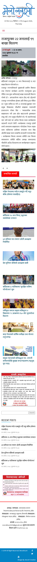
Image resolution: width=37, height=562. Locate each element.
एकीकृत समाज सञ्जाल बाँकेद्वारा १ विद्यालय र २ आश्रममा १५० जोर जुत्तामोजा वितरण (18, 313)
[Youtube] (18, 556)
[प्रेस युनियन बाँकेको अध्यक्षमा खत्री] (18, 255)
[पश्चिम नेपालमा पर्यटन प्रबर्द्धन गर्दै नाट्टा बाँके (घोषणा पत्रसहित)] (18, 184)
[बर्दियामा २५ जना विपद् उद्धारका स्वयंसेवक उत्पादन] (18, 208)
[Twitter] (32, 553)
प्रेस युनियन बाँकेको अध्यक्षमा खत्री (15, 263)
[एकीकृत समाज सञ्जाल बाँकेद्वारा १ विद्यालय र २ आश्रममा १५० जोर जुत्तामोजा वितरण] (18, 303)
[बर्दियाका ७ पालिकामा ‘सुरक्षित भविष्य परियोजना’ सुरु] (18, 279)
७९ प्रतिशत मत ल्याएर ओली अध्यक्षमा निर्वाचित (17, 240)
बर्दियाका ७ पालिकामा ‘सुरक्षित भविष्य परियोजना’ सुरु (17, 288)
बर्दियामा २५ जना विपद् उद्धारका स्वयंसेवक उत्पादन (15, 217)
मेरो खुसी (7, 50)
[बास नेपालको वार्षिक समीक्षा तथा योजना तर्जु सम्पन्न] (18, 327)
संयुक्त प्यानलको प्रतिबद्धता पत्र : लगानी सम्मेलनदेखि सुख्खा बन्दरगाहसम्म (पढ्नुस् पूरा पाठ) (18, 360)
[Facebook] (32, 550)
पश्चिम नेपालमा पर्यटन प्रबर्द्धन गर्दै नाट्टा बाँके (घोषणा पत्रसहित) (17, 193)
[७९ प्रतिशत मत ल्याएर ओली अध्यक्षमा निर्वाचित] (18, 232)
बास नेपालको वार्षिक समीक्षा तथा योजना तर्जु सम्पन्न (18, 336)
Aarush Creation (30, 559)
